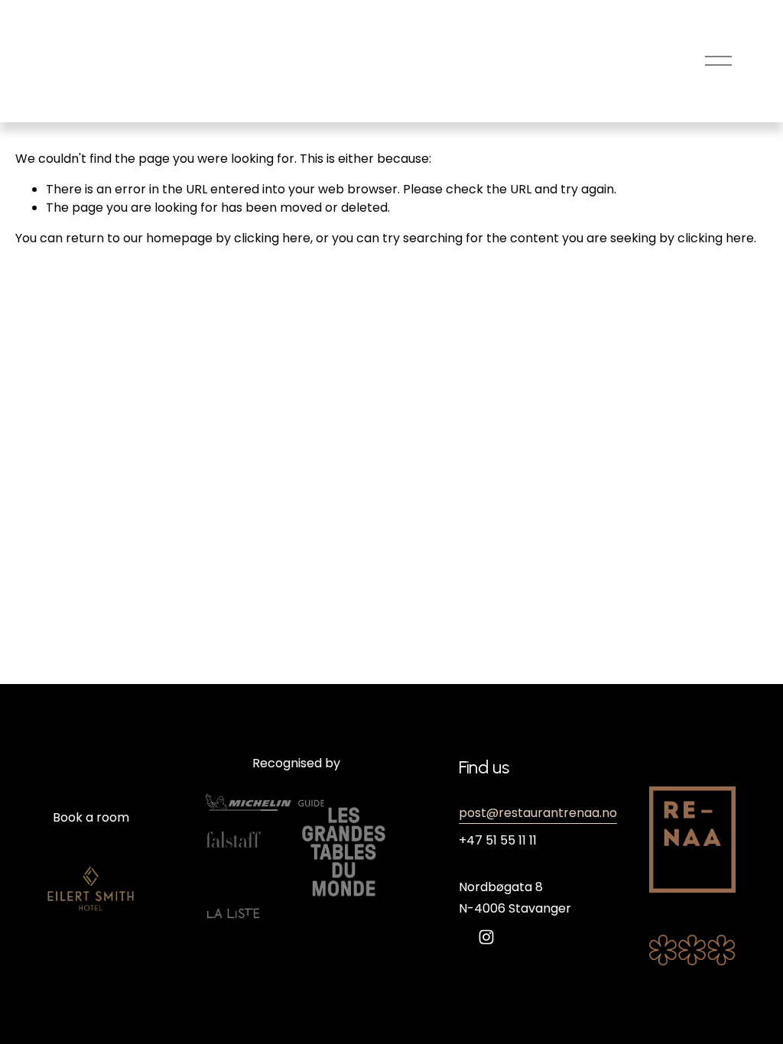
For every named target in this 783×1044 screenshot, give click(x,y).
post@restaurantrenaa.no (538, 813)
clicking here (272, 238)
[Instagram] (486, 937)
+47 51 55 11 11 (498, 840)
